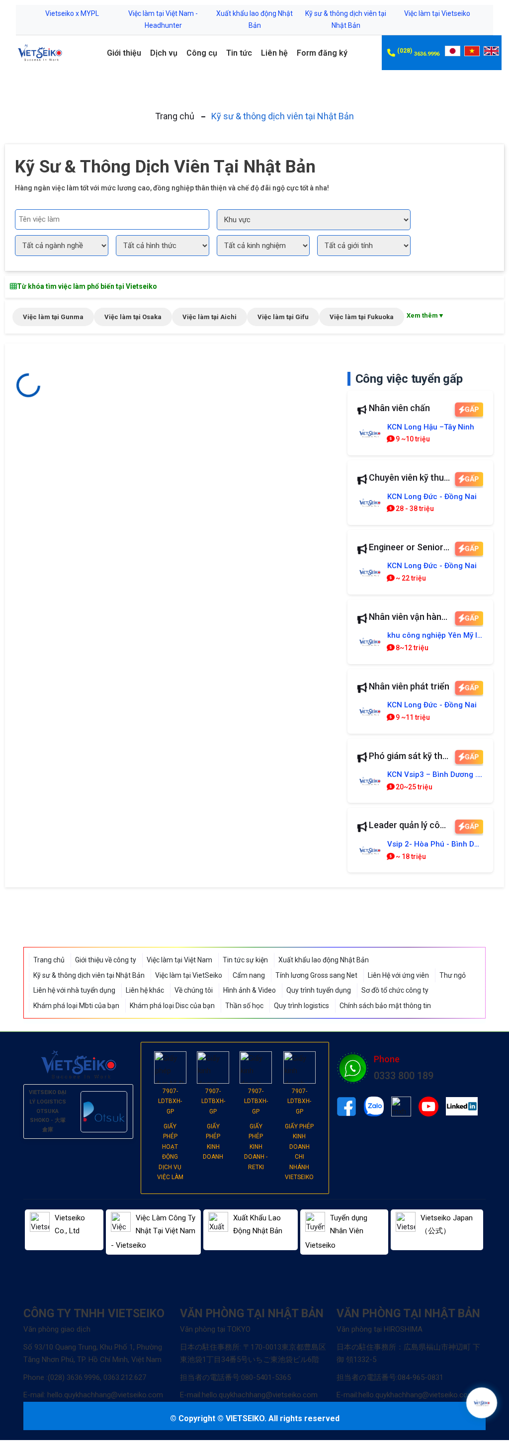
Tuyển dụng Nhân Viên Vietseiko (336, 1231)
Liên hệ (274, 53)
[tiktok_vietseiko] (401, 1106)
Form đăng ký (322, 53)
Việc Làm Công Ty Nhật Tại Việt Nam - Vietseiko (153, 1231)
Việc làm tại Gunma (53, 317)
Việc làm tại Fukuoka (362, 317)
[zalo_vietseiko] (374, 1106)
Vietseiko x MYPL (72, 13)
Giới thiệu (124, 53)
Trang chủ (174, 116)
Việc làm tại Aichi (209, 317)
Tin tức (239, 53)
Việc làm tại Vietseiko (437, 13)
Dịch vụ (163, 53)
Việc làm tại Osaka (133, 317)
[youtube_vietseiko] (428, 1106)
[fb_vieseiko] (346, 1106)
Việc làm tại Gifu (283, 317)
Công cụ (201, 53)
